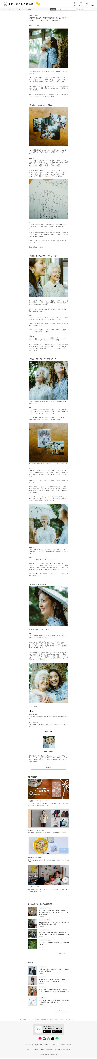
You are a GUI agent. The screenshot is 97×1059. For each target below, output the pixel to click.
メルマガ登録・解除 (37, 1045)
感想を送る (48, 767)
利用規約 (69, 1045)
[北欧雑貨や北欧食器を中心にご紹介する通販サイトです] (21, 4)
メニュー (92, 5)
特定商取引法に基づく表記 (46, 1049)
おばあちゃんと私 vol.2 (35, 15)
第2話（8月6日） (33, 722)
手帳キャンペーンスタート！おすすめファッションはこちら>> (18, 9)
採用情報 (35, 1049)
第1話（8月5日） (33, 714)
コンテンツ (81, 5)
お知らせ (27, 1045)
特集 (25, 1019)
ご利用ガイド (47, 1045)
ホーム (21, 1019)
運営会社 (29, 1049)
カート (87, 5)
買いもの (75, 5)
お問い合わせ (55, 1045)
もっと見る (62, 953)
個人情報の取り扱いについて (62, 1049)
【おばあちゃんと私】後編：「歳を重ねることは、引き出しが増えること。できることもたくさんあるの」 (51, 1019)
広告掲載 (63, 1045)
